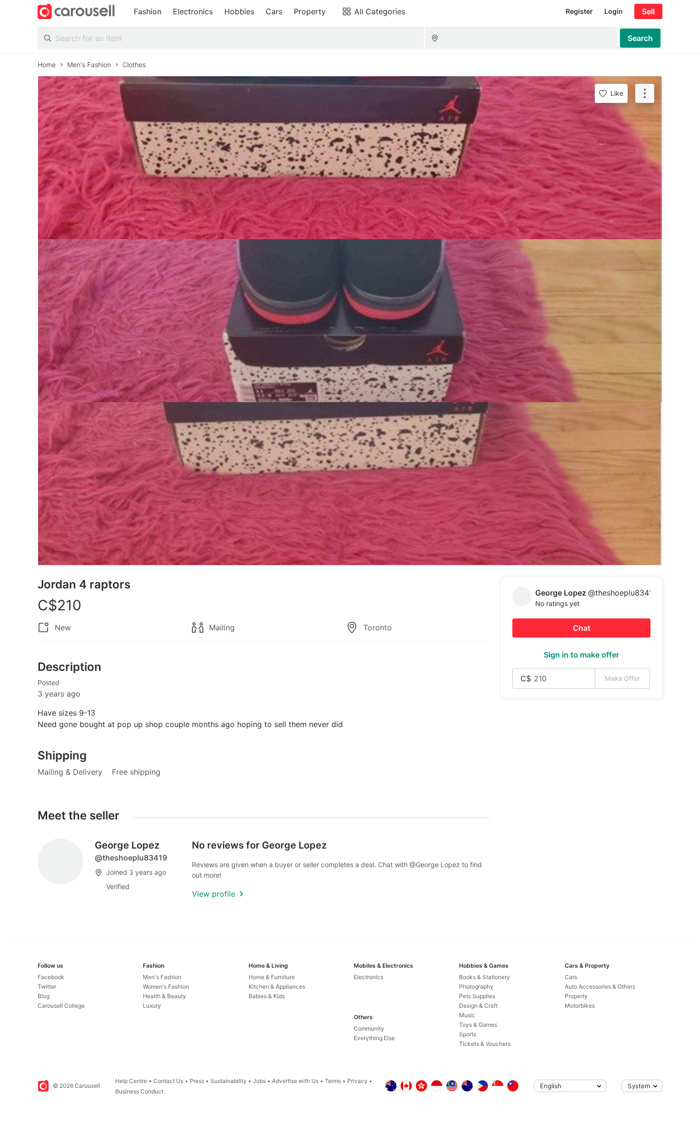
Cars (571, 977)
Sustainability (228, 1080)
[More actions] (644, 93)
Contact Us (168, 1080)
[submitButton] (640, 38)
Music (467, 1015)
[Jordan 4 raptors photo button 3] (350, 483)
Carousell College (61, 1005)
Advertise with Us (295, 1080)
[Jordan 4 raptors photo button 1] (350, 157)
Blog (44, 996)
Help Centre (131, 1080)
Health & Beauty (164, 996)
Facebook (51, 977)
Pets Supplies (477, 996)
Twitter (47, 986)
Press (197, 1080)
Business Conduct (139, 1091)
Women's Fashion (166, 986)
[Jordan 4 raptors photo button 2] (350, 320)
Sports (467, 1034)
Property (576, 996)
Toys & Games (478, 1024)
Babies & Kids (267, 996)
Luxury (152, 1005)
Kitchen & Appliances (277, 986)
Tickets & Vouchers (484, 1043)
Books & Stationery (484, 977)
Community (369, 1028)
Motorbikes (580, 1005)
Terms (333, 1080)
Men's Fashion (162, 977)
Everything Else (374, 1038)
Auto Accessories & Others (600, 986)
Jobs (259, 1080)
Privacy (357, 1080)
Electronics (368, 977)
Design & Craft (478, 1005)
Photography (476, 986)
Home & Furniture (272, 977)
